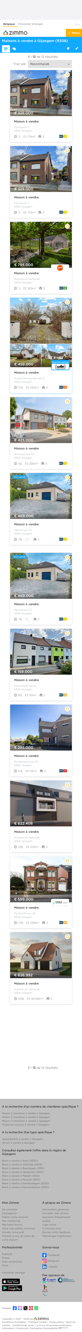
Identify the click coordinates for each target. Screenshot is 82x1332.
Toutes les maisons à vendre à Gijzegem (25, 1124)
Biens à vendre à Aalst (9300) (20, 1160)
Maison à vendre (26, 121)
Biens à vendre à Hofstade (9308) (22, 1164)
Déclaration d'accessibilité (44, 1328)
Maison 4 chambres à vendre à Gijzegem (26, 1120)
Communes (22, 1328)
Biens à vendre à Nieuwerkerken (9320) (25, 1187)
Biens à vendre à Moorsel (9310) (21, 1179)
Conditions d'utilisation (14, 1322)
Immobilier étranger (30, 24)
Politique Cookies (38, 1322)
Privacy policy (56, 1322)
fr (76, 24)
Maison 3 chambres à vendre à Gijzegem (26, 1117)
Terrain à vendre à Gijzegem (18, 1142)
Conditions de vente (23, 1325)
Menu (76, 33)
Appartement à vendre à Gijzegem (22, 1138)
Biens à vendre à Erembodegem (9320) (25, 1183)
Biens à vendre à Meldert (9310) (21, 1175)
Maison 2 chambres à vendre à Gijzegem (26, 1113)
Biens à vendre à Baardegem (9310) (23, 1168)
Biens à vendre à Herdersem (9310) (23, 1172)
